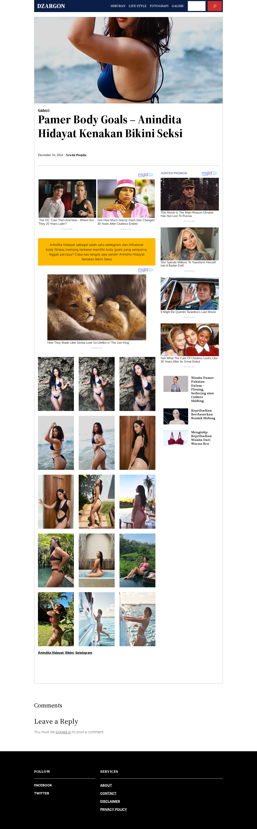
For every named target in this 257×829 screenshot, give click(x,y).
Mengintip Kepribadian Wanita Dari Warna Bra (201, 438)
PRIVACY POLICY (113, 809)
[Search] (215, 6)
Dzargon (51, 6)
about (106, 785)
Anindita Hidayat (51, 653)
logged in (63, 732)
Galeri (43, 110)
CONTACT (108, 793)
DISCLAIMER (110, 801)
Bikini (69, 653)
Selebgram (83, 653)
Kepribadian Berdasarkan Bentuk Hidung (203, 414)
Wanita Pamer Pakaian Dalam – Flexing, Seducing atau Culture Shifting (202, 389)
